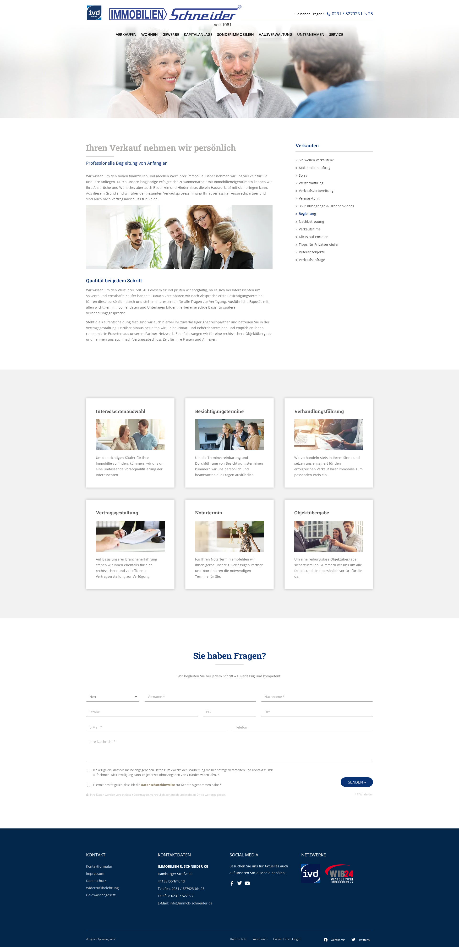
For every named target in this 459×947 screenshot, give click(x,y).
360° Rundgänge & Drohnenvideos (326, 206)
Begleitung (307, 214)
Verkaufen (126, 34)
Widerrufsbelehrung (102, 888)
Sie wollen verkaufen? (316, 160)
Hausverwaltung (275, 34)
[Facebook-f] (232, 883)
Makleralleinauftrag (314, 168)
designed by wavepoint (100, 939)
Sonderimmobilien (235, 34)
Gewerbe (171, 34)
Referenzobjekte (312, 252)
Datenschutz (96, 880)
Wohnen (149, 34)
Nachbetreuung (311, 221)
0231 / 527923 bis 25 (188, 888)
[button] (334, 939)
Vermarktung (309, 198)
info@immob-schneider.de (191, 903)
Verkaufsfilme (310, 229)
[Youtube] (247, 883)
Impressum (95, 873)
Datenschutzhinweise (158, 785)
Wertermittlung (311, 183)
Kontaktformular (99, 866)
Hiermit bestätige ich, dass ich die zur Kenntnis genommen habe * (157, 785)
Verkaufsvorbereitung (316, 191)
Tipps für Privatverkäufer (319, 244)
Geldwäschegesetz (101, 895)
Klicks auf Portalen (313, 237)
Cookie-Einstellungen (287, 939)
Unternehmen (310, 34)
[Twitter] (239, 883)
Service (336, 34)
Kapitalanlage (198, 34)
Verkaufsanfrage (312, 260)
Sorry (303, 175)
